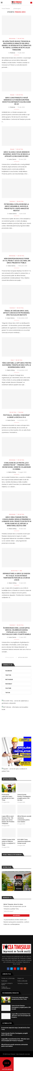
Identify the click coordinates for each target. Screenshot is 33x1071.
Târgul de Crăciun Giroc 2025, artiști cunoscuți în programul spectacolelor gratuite (16, 313)
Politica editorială (22, 981)
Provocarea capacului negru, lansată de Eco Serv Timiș (8, 797)
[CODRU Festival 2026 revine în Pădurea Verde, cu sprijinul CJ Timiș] (9, 832)
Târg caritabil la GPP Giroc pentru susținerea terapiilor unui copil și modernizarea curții (16, 365)
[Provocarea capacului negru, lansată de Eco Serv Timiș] (9, 787)
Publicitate (4, 981)
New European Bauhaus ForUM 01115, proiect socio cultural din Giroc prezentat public (16, 261)
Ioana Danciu (12, 159)
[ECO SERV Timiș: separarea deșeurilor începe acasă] (24, 832)
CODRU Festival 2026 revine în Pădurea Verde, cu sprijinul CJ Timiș (8, 842)
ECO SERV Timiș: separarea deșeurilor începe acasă (24, 841)
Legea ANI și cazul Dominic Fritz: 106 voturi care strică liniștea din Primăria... (21, 1015)
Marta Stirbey (11, 370)
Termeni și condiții (22, 983)
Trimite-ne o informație (8, 978)
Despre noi (20, 978)
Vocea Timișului (6, 8)
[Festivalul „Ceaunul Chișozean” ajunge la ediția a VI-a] (16, 399)
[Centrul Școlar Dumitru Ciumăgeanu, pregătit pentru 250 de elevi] (24, 787)
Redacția (12, 53)
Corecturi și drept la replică (6, 984)
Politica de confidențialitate (5, 987)
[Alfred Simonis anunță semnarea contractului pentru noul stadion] (24, 809)
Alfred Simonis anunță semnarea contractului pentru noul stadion (24, 818)
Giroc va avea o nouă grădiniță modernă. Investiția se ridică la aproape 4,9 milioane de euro (16, 154)
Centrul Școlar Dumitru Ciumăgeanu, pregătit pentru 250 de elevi (24, 797)
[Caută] (31, 2)
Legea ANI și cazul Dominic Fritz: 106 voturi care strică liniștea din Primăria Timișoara (8, 819)
